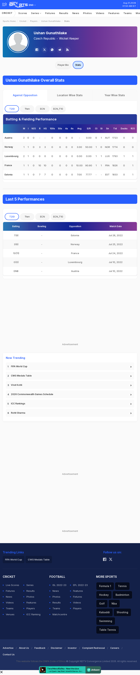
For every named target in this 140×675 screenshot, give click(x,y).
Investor (72, 648)
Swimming (105, 621)
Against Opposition (25, 95)
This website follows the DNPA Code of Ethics (41, 661)
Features (114, 13)
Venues (10, 614)
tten (27, 108)
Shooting (122, 612)
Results (63, 13)
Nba (114, 603)
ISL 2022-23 (59, 585)
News (75, 13)
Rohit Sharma (18, 412)
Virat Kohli (16, 385)
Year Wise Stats (115, 95)
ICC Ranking (33, 614)
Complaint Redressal (93, 648)
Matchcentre (59, 614)
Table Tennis (107, 629)
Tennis (122, 586)
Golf (102, 603)
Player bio (63, 64)
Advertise (8, 648)
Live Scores (12, 585)
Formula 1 (105, 586)
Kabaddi (104, 612)
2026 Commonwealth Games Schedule (32, 394)
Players (34, 21)
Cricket (7, 13)
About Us (24, 648)
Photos (87, 13)
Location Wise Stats (70, 95)
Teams (127, 13)
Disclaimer (56, 648)
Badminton (122, 594)
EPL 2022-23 (80, 585)
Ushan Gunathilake (51, 21)
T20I (12, 108)
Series (35, 13)
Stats (78, 64)
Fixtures (50, 13)
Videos (100, 13)
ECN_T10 (58, 108)
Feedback (39, 648)
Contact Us (9, 654)
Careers (114, 648)
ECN (42, 108)
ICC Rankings (18, 403)
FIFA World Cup (19, 366)
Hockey (104, 594)
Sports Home (9, 21)
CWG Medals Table (21, 375)
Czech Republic (44, 38)
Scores (22, 13)
